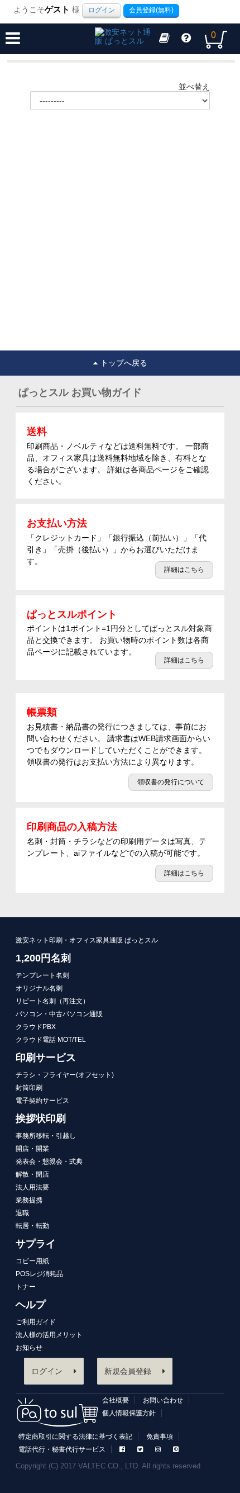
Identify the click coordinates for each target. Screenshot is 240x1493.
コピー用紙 (32, 1261)
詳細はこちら (184, 569)
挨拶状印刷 (41, 1118)
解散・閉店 (32, 1174)
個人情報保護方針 (129, 1413)
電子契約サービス (42, 1101)
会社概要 (115, 1400)
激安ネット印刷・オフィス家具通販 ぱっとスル (87, 940)
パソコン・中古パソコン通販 (59, 1014)
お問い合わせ (163, 1400)
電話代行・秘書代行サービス (61, 1449)
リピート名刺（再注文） (52, 1001)
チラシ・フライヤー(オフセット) (65, 1075)
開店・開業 (32, 1149)
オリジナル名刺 (39, 988)
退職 (22, 1213)
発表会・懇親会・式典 (49, 1161)
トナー (26, 1287)
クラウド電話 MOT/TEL (51, 1040)
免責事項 (159, 1436)
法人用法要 (32, 1187)
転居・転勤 (32, 1226)
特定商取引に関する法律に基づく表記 (75, 1436)
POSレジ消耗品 (39, 1274)
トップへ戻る (123, 362)
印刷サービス (46, 1057)
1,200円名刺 (43, 958)
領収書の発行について (170, 782)
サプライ (36, 1243)
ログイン (101, 10)
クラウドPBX (36, 1027)
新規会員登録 (127, 1371)
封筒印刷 (29, 1088)
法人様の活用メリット (49, 1335)
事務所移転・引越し (46, 1136)
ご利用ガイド (36, 1322)
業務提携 (29, 1200)
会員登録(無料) (151, 10)
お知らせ (29, 1348)
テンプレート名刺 (42, 975)
